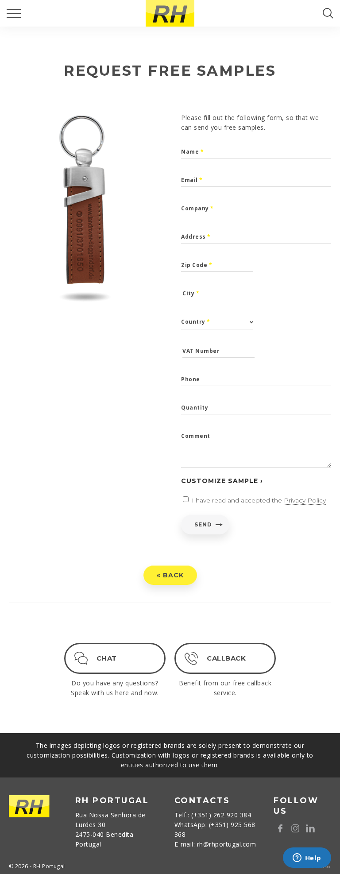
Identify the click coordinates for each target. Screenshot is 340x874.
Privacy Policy (305, 500)
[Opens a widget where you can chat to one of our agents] (306, 858)
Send (203, 524)
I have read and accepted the (259, 500)
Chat (107, 658)
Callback (226, 658)
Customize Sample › (222, 481)
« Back (170, 575)
